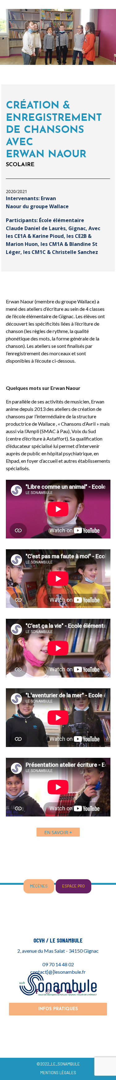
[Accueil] (58, 984)
